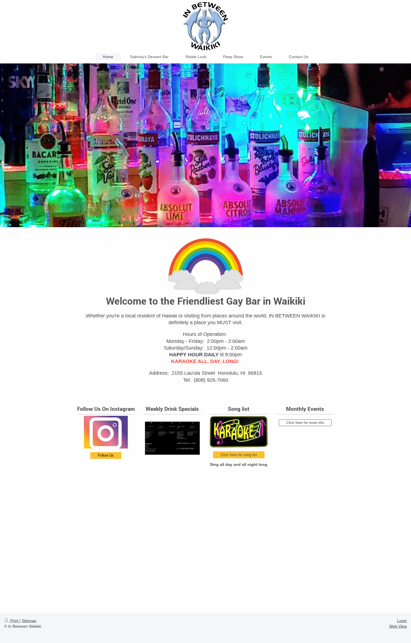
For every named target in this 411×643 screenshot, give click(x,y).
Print (14, 620)
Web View (398, 626)
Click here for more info (305, 423)
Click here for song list (239, 455)
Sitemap (29, 620)
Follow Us (106, 455)
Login (402, 620)
